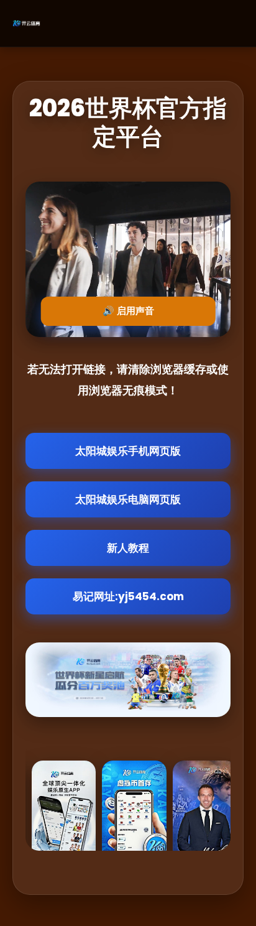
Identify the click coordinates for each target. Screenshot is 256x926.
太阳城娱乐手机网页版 (128, 450)
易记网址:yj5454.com (128, 596)
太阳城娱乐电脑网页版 (128, 499)
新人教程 (128, 547)
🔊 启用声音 (128, 310)
